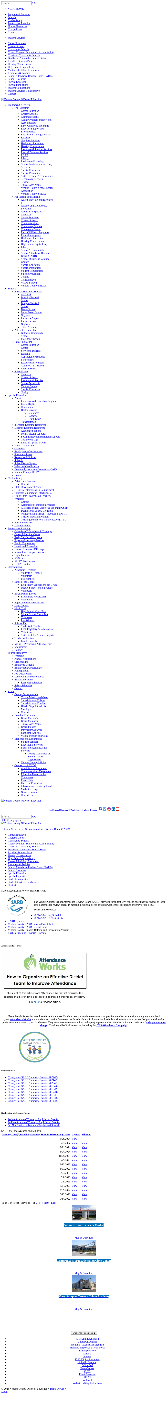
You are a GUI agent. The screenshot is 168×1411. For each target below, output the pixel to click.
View (74, 1138)
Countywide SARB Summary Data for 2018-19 (33, 1089)
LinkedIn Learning (87, 1362)
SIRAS (87, 1377)
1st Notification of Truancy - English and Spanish (33, 1119)
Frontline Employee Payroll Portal (87, 1347)
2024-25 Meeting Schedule (48, 915)
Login (4, 1391)
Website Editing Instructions (87, 1383)
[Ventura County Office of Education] (21, 99)
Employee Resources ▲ (84, 1333)
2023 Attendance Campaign (111, 1025)
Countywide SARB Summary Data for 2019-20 (33, 1086)
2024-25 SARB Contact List (48, 918)
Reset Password (87, 1374)
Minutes (86, 1134)
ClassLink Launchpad (87, 1338)
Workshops (75, 810)
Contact (93, 810)
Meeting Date (9, 1134)
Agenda (76, 1134)
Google (87, 1353)
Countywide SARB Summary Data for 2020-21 (33, 1083)
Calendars (64, 810)
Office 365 (87, 1365)
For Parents (54, 810)
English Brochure (17, 933)
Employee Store (87, 1350)
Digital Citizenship (87, 1341)
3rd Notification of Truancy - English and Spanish (34, 1125)
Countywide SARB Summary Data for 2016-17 (33, 1095)
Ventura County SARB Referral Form (27, 927)
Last (53, 1202)
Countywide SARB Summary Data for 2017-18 (33, 1092)
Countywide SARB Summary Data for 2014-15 (33, 1101)
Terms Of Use (57, 1388)
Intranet (87, 1356)
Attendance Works (20, 1019)
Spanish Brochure (37, 933)
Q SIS (87, 1371)
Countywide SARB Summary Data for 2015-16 (33, 1098)
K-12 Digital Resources (87, 1359)
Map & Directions (84, 1237)
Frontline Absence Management (87, 1344)
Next (46, 1202)
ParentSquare (87, 1368)
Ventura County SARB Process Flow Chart (30, 924)
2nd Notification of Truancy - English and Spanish (34, 1122)
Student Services (16, 37)
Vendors (85, 810)
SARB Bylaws (15, 921)
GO (34, 2)
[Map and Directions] (84, 1220)
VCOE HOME (16, 8)
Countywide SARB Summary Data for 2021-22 (33, 1080)
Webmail (87, 1380)
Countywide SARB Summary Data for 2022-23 (33, 1077)
